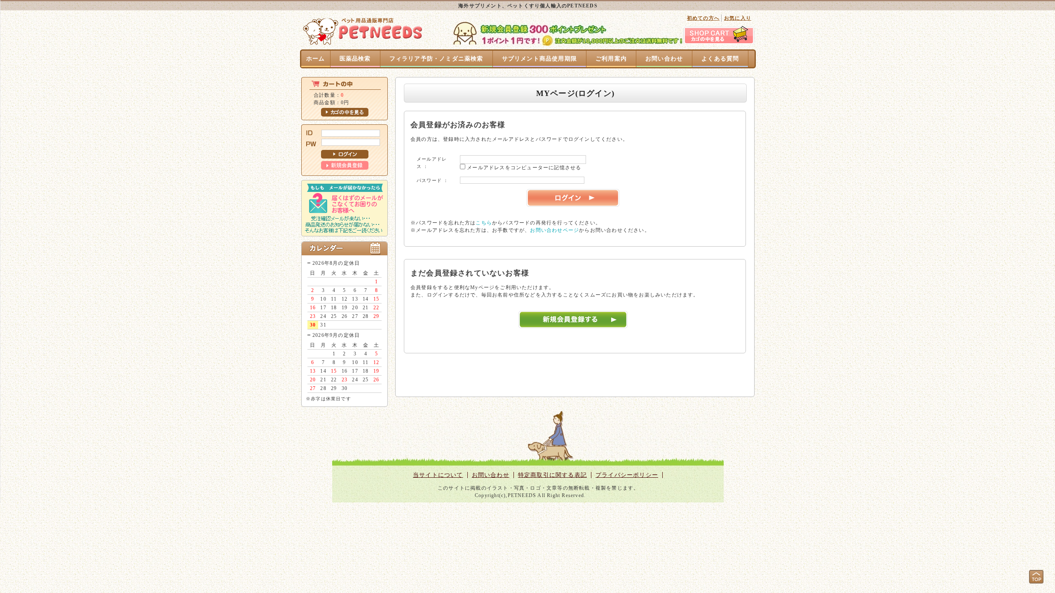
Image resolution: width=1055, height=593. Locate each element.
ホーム (315, 59)
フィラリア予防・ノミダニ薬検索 (436, 59)
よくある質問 (720, 59)
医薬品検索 (355, 59)
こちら (484, 223)
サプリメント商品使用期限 (539, 59)
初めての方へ (703, 18)
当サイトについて (438, 475)
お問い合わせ (664, 59)
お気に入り (737, 18)
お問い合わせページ (554, 230)
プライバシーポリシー (626, 475)
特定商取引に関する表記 (552, 475)
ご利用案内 (611, 59)
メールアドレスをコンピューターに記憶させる (524, 167)
